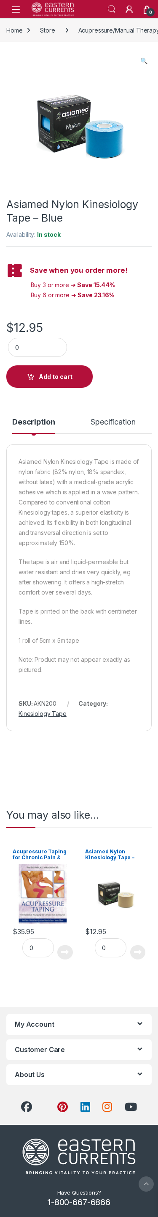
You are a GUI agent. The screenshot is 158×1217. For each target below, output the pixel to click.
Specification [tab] (113, 422)
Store (47, 30)
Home (14, 30)
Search (111, 9)
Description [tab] (33, 422)
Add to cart (55, 376)
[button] (143, 61)
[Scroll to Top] (146, 1184)
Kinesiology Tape (43, 713)
